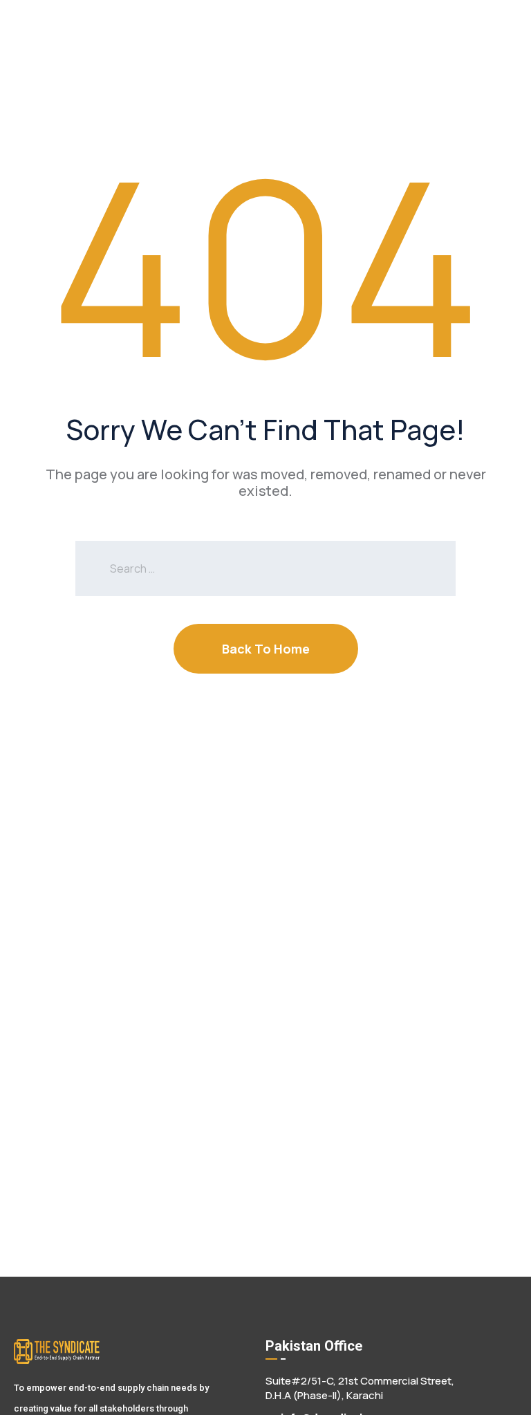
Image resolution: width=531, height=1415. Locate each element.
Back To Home (266, 648)
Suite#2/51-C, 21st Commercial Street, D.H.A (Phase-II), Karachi (360, 1388)
